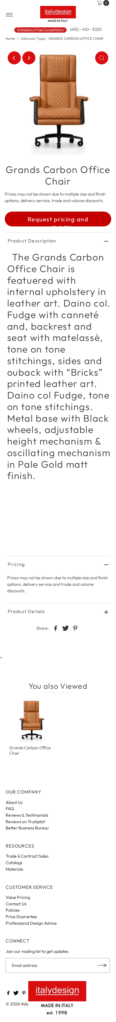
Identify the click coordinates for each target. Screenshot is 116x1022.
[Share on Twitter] (65, 627)
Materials (14, 869)
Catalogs (14, 862)
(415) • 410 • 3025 (86, 29)
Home (10, 38)
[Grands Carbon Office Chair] (31, 720)
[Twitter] (15, 993)
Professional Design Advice (31, 923)
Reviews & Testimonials (27, 815)
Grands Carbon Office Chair (30, 750)
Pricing (16, 564)
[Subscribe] (102, 965)
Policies (13, 910)
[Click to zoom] (101, 57)
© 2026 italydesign (23, 1004)
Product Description (32, 241)
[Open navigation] (9, 14)
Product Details (26, 611)
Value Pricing (18, 897)
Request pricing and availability (58, 220)
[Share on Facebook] (55, 627)
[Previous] (14, 57)
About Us (14, 802)
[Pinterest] (24, 993)
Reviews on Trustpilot (25, 821)
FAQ (10, 808)
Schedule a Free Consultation (40, 30)
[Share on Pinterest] (75, 627)
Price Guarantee (21, 916)
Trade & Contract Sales (27, 856)
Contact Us (16, 904)
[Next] (28, 57)
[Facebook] (8, 993)
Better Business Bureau (27, 828)
